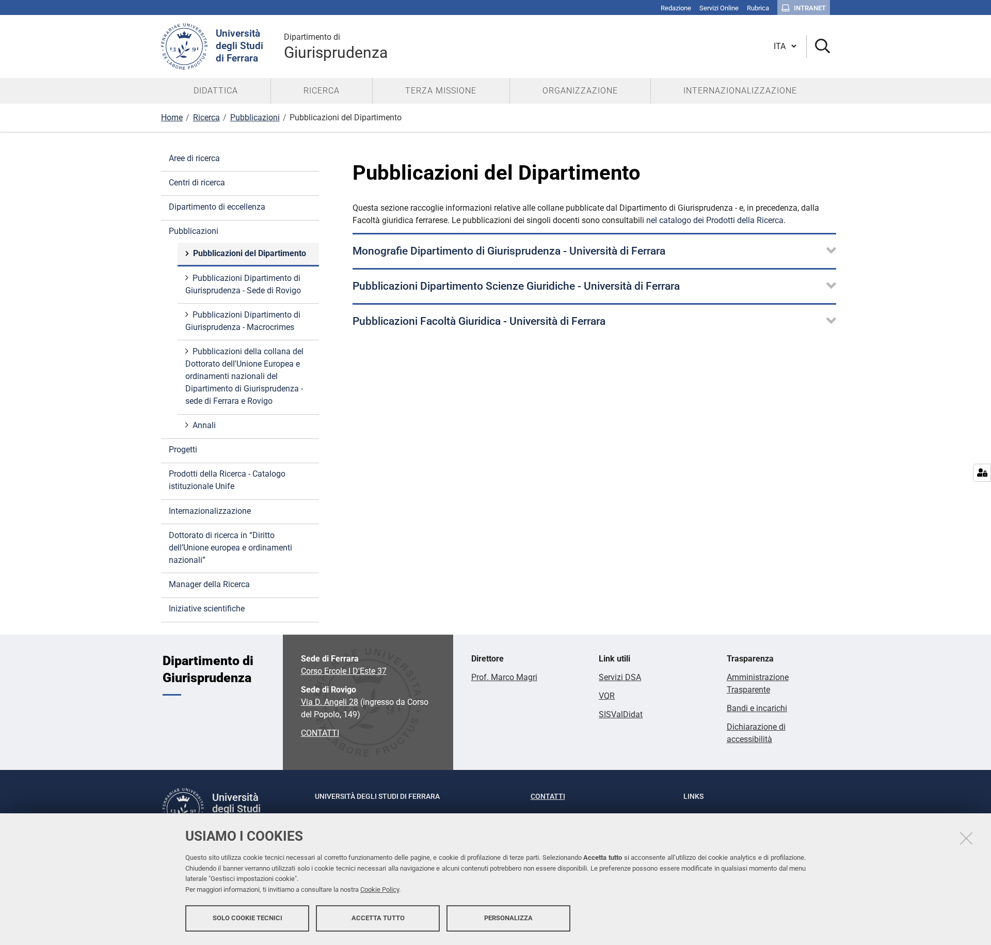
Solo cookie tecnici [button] (247, 918)
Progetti (183, 449)
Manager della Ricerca (209, 584)
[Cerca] (818, 46)
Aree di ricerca (194, 158)
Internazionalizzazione (210, 511)
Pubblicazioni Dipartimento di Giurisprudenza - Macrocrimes (242, 321)
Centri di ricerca (197, 182)
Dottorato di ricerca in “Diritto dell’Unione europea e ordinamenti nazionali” (230, 547)
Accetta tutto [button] (378, 918)
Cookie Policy (379, 889)
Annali (204, 425)
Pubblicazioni (255, 117)
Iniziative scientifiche (207, 608)
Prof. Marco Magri (504, 677)
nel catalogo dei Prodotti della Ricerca (715, 220)
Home (172, 117)
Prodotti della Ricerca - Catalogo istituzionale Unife (227, 480)
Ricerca (206, 117)
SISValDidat (621, 714)
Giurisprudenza (336, 46)
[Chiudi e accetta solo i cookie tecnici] (966, 838)
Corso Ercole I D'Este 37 (344, 671)
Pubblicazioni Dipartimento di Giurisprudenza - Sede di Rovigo (243, 284)
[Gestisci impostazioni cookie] (982, 473)
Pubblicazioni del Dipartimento (249, 253)
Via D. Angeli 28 (329, 702)
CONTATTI (320, 733)
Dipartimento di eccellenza (217, 207)
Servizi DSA (620, 677)
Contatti (548, 796)
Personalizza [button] (508, 918)
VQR (607, 696)
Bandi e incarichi (757, 708)
